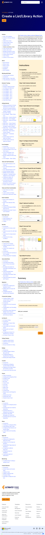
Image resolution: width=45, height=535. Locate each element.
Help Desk (17, 512)
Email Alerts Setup (7, 100)
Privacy (25, 532)
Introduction (5, 67)
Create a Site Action (7, 49)
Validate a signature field (8, 473)
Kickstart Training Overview (9, 86)
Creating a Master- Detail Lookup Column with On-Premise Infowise (8, 300)
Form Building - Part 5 (7, 95)
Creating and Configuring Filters (9, 424)
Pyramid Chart (6, 390)
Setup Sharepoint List (7, 218)
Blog (26, 509)
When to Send (6, 65)
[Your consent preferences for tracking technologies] (2, 534)
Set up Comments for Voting (9, 344)
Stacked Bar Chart (7, 396)
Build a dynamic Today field (9, 78)
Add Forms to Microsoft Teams (9, 194)
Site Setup (5, 85)
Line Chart (5, 384)
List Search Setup (7, 320)
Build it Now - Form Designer (9, 118)
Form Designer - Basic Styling (9, 158)
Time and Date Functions (8, 75)
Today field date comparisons (9, 79)
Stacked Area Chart (7, 395)
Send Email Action (7, 44)
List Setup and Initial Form (8, 88)
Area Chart (5, 385)
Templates (17, 504)
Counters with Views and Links (9, 370)
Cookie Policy (30, 532)
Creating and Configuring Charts (9, 377)
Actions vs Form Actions (8, 57)
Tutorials (27, 513)
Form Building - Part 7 (7, 98)
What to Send (6, 64)
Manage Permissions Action (9, 51)
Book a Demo (6, 499)
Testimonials (39, 509)
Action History (6, 55)
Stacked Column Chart (8, 397)
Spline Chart (5, 387)
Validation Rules (6, 472)
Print (4, 20)
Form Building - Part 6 (7, 97)
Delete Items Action (7, 40)
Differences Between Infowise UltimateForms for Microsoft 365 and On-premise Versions (9, 107)
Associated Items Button (8, 262)
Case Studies (28, 511)
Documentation (28, 507)
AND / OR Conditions (7, 36)
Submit (40, 333)
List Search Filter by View (8, 335)
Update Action (6, 45)
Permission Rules (6, 475)
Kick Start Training (7, 112)
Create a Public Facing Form (9, 148)
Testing (4, 221)
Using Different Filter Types (9, 426)
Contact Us (39, 504)
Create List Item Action (8, 42)
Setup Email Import (7, 219)
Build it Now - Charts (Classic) (9, 123)
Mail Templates (6, 70)
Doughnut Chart (6, 378)
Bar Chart (5, 381)
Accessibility (36, 532)
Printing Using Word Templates (9, 255)
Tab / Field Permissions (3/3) (9, 169)
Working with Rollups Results (9, 357)
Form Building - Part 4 (7, 94)
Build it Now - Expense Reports (9, 117)
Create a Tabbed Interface (8, 184)
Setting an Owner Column (8, 341)
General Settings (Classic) (8, 171)
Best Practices (6, 62)
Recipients (5, 68)
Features (4, 504)
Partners (38, 507)
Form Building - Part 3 (7, 92)
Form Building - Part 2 (7, 91)
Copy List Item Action (7, 48)
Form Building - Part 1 (7, 89)
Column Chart (6, 383)
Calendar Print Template (8, 243)
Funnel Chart (5, 380)
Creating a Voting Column (8, 340)
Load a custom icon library (8, 192)
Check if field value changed (9, 52)
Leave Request (18, 515)
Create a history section (8, 54)
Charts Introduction (7, 375)
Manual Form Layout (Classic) (9, 183)
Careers (38, 513)
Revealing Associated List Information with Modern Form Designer (9, 268)
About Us (38, 511)
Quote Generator (18, 510)
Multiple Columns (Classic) (8, 172)
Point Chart (5, 389)
